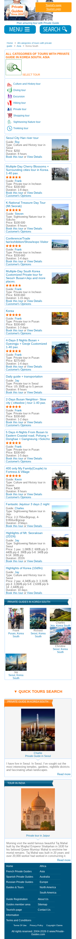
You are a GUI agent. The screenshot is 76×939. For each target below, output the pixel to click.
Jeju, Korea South (60, 624)
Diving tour (19, 90)
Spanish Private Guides (19, 876)
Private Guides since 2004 (29, 10)
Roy (17, 142)
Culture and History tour (27, 83)
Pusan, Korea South (16, 633)
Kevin (18, 479)
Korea (10, 311)
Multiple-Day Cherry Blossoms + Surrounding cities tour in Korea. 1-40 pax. (27, 170)
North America (48, 887)
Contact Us (44, 909)
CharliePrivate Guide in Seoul (38, 755)
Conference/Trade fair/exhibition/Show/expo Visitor (27, 240)
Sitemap (42, 904)
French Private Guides (19, 871)
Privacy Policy (36, 925)
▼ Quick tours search (38, 691)
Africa (43, 866)
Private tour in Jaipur (38, 835)
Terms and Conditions (18, 920)
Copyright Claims (54, 925)
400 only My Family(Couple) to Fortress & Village (26, 470)
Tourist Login (53, 9)
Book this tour (14, 156)
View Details (34, 156)
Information (12, 915)
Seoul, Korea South (38, 633)
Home (9, 866)
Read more (64, 774)
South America (48, 892)
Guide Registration (17, 899)
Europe (44, 882)
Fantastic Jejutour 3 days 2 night (27, 504)
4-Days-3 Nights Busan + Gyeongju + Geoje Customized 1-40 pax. (26, 344)
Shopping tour (21, 115)
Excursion (19, 96)
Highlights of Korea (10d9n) (24, 568)
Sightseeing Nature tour (27, 121)
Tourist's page (53, 5)
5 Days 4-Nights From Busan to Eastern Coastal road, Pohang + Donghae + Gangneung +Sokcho (28, 435)
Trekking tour (20, 128)
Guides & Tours (15, 887)
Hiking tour (19, 102)
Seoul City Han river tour (22, 138)
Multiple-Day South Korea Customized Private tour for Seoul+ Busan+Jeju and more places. (25, 276)
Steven (19, 213)
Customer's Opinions (18, 195)
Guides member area (18, 904)
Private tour (19, 109)
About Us (43, 899)
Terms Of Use (20, 925)
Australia (45, 876)
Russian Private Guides (19, 882)
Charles (19, 508)
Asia (42, 871)
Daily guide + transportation (24, 376)
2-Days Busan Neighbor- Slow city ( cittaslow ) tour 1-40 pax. (26, 401)
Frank (18, 181)
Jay (17, 380)
